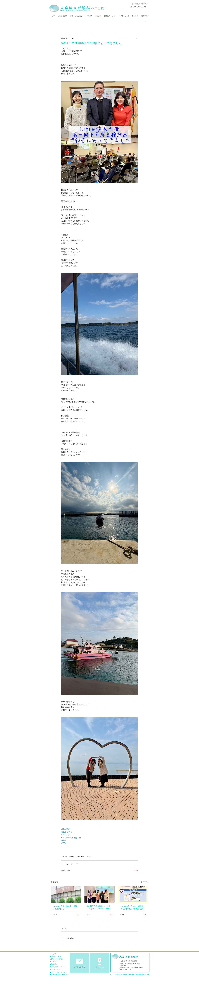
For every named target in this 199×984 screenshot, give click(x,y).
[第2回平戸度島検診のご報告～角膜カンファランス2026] (99, 894)
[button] (146, 21)
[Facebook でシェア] (62, 864)
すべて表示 (144, 882)
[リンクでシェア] (77, 864)
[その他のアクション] (136, 38)
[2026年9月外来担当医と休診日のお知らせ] (66, 894)
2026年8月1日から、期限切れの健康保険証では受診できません (133, 907)
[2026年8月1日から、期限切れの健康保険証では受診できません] (133, 894)
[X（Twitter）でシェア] (67, 864)
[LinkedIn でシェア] (72, 864)
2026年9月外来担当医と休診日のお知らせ (65, 907)
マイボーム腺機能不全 (76, 857)
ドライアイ (89, 857)
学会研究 (64, 857)
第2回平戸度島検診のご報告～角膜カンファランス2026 (98, 907)
